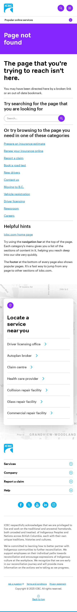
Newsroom (11, 208)
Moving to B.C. (14, 186)
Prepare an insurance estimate (24, 143)
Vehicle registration (17, 194)
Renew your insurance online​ (23, 151)
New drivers (12, 172)
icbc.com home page (18, 234)
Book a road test (15, 165)
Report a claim (13, 158)
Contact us (11, 179)
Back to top (38, 599)
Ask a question (15, 584)
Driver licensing (14, 201)
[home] (8, 448)
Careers (9, 215)
